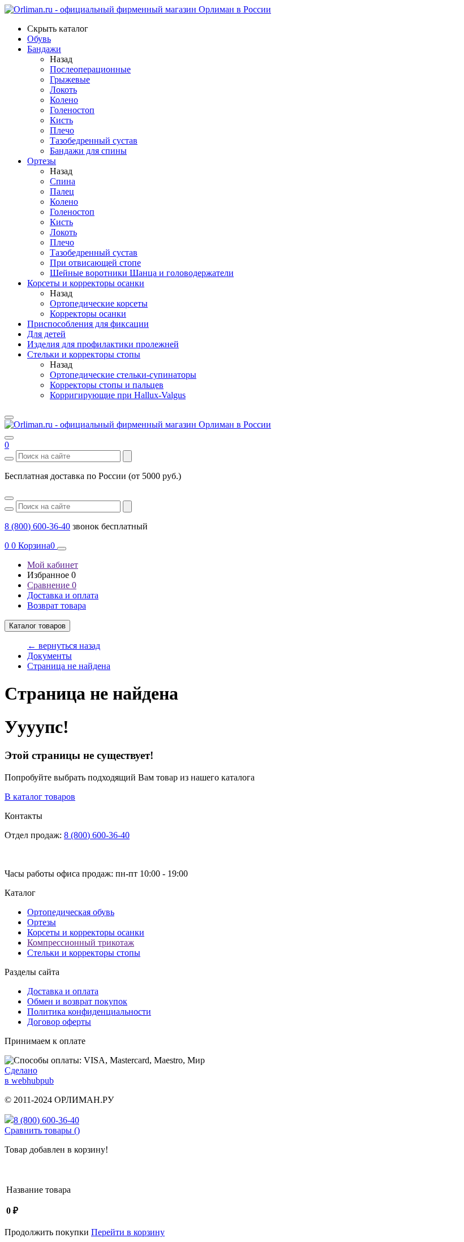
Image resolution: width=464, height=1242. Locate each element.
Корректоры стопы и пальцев (107, 385)
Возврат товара (56, 605)
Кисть (61, 120)
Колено (64, 100)
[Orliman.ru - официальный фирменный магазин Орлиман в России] (138, 9)
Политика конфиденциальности (89, 1011)
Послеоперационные (90, 69)
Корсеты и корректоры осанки (85, 932)
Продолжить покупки (47, 1232)
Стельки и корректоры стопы (83, 953)
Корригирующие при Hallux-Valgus (118, 395)
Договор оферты (59, 1022)
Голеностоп (72, 110)
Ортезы (41, 922)
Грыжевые (70, 79)
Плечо (62, 130)
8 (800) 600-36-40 (37, 526)
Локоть (63, 89)
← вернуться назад (63, 645)
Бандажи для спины (88, 151)
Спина (62, 181)
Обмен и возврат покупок (77, 1001)
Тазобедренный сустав (94, 140)
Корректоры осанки (88, 313)
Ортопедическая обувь (70, 912)
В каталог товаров (40, 796)
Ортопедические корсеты (99, 303)
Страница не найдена (68, 666)
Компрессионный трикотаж (80, 942)
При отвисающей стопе (95, 263)
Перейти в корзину (128, 1232)
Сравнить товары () (42, 1130)
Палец (62, 191)
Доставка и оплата (62, 595)
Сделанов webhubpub (29, 1075)
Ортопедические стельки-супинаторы (123, 375)
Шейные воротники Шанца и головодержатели (142, 273)
